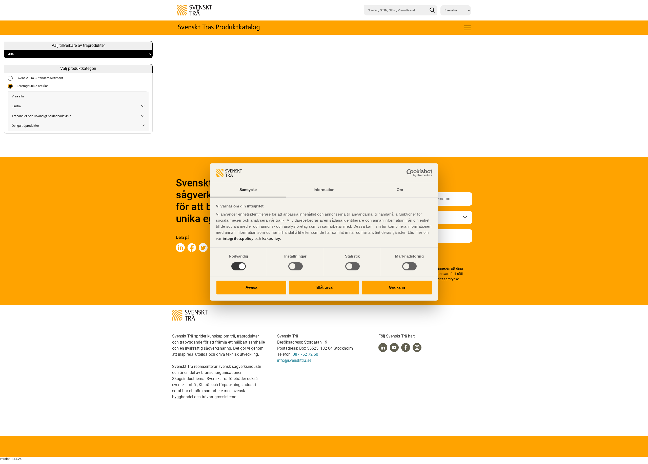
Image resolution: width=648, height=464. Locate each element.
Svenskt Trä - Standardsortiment (40, 78)
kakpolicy (271, 238)
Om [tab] (400, 189)
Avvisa (251, 287)
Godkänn (397, 287)
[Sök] (432, 10)
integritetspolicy (237, 238)
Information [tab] (324, 189)
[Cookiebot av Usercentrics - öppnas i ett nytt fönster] (410, 173)
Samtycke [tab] (248, 189)
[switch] (295, 266)
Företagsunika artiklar (32, 86)
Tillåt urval (324, 287)
